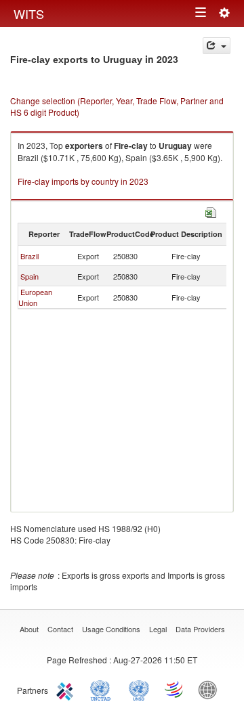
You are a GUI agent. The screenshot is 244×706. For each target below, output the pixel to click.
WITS (29, 13)
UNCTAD (103, 689)
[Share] (216, 45)
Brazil (29, 255)
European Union (35, 297)
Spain (29, 276)
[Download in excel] (210, 211)
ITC (67, 689)
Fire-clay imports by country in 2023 (83, 181)
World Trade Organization (174, 689)
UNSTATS (138, 689)
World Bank (210, 689)
